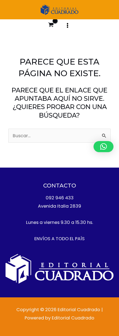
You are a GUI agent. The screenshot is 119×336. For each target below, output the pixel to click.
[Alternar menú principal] (67, 25)
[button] (103, 146)
